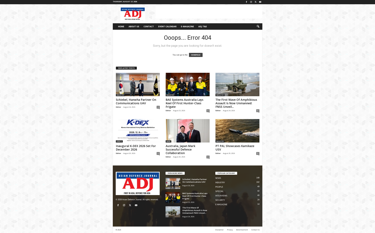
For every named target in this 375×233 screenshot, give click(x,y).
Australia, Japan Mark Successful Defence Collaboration (180, 149)
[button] (258, 26)
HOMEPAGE (195, 55)
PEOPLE (219, 187)
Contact (149, 26)
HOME (121, 26)
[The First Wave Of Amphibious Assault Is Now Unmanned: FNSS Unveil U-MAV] (237, 84)
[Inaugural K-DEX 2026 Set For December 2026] (138, 130)
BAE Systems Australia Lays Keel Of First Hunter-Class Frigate (184, 103)
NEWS (168, 141)
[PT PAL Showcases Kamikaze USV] (237, 130)
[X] (255, 2)
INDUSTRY (120, 95)
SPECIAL (219, 191)
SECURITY (220, 200)
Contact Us (255, 230)
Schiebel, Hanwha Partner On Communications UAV (136, 101)
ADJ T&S (202, 26)
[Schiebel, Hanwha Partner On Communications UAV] (138, 84)
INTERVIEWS (221, 196)
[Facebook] (246, 2)
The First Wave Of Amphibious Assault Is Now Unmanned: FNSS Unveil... (236, 103)
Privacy (230, 230)
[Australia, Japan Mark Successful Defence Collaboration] (188, 130)
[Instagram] (251, 2)
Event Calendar (167, 26)
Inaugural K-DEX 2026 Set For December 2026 (136, 147)
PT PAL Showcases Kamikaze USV (234, 147)
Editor (118, 107)
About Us (134, 26)
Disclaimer (219, 230)
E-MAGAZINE (187, 26)
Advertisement (242, 230)
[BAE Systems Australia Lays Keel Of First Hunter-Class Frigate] (188, 84)
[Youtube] (260, 2)
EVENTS (119, 141)
